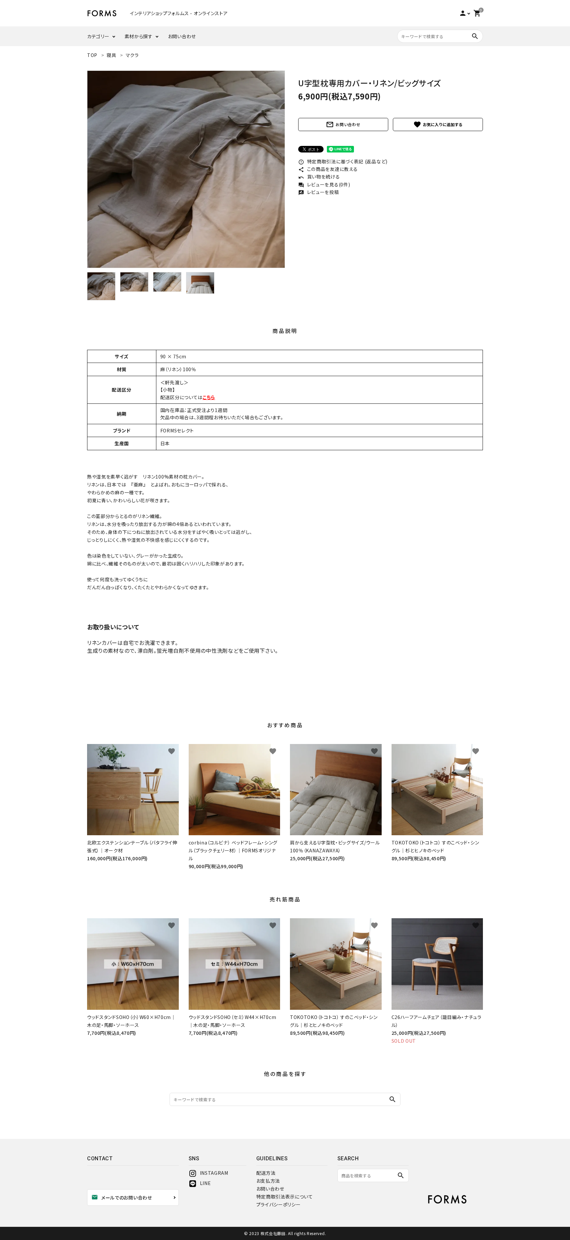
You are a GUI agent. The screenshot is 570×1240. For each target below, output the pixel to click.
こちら (209, 397)
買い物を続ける (319, 176)
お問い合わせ (182, 36)
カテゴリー (98, 36)
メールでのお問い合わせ (121, 1197)
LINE (205, 1183)
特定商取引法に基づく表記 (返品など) (343, 161)
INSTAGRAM (214, 1173)
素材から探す (139, 36)
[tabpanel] (186, 169)
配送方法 (266, 1173)
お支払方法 (268, 1180)
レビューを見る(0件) (324, 184)
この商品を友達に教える (328, 169)
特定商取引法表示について (284, 1196)
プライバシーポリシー (278, 1204)
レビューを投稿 (318, 192)
